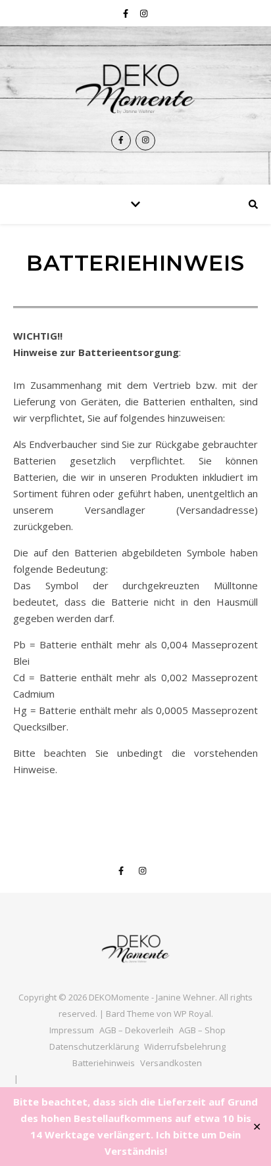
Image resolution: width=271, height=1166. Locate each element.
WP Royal (192, 1014)
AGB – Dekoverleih (136, 1030)
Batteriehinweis (103, 1063)
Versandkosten (171, 1063)
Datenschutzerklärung (94, 1046)
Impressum (71, 1030)
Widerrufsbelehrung (185, 1046)
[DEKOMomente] (135, 88)
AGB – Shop (202, 1030)
